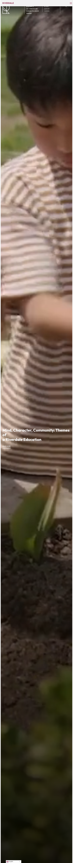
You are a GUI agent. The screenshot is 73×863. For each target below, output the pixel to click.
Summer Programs (32, 11)
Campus (29, 13)
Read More (6, 446)
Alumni (46, 6)
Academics (30, 6)
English (11, 861)
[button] (70, 3)
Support (47, 8)
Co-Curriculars (32, 8)
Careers (46, 11)
